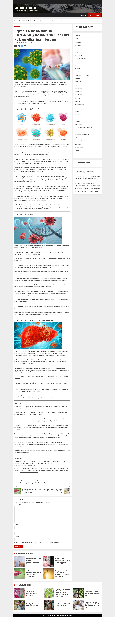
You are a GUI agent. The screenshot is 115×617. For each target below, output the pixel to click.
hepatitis (51, 389)
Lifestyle (77, 101)
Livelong (25, 483)
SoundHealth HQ (25, 8)
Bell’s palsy (78, 42)
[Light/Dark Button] (82, 15)
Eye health (77, 68)
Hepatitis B (17, 26)
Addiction (77, 35)
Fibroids (77, 72)
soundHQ (18, 42)
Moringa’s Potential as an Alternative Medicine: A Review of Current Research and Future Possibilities (87, 178)
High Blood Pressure (80, 95)
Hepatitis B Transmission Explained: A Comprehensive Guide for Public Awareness (19, 561)
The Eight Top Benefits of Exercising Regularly (87, 188)
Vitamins (77, 150)
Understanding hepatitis (43, 483)
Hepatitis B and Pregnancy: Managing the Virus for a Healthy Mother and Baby (48, 561)
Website (16, 536)
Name (16, 524)
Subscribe (96, 15)
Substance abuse (79, 141)
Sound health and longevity (82, 134)
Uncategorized (79, 147)
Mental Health (78, 108)
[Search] (85, 15)
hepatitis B (20, 483)
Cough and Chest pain (81, 58)
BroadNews (62, 615)
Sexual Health (78, 124)
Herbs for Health (79, 88)
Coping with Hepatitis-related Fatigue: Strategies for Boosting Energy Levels (48, 573)
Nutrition (77, 111)
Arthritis (77, 39)
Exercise (77, 65)
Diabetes (77, 62)
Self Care (77, 121)
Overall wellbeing (79, 114)
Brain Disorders (79, 45)
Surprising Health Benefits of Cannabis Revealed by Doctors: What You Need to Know (78, 593)
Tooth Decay (78, 144)
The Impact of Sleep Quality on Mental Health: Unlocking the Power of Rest (78, 605)
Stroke (76, 137)
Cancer (76, 52)
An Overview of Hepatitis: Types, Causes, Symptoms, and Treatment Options (19, 573)
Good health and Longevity (82, 75)
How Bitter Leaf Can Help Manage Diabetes (87, 191)
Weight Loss (78, 154)
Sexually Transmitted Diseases (83, 127)
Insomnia (77, 98)
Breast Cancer (78, 49)
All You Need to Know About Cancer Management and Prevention (19, 593)
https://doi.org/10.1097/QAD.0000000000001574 (25, 465)
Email (16, 530)
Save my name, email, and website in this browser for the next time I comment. (37, 542)
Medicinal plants (79, 104)
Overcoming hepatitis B (32, 483)
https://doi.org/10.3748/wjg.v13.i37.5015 (29, 472)
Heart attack (78, 78)
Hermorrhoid (78, 91)
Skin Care (77, 131)
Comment (17, 504)
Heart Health (78, 81)
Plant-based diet (79, 118)
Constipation (78, 55)
